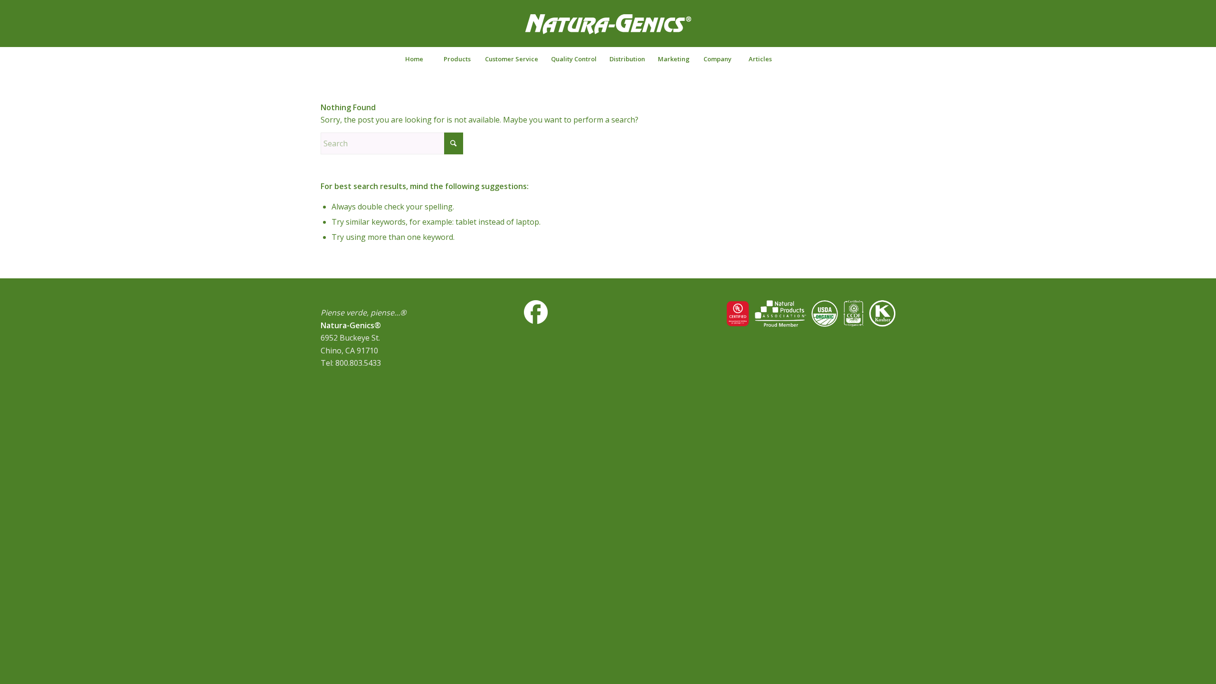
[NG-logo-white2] (608, 30)
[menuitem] (414, 59)
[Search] (802, 59)
